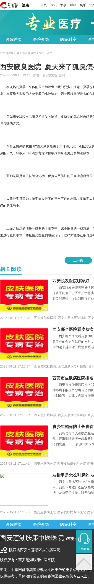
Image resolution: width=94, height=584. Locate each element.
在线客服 (83, 548)
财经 (73, 5)
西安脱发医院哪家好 (70, 281)
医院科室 (68, 39)
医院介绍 (41, 39)
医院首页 (13, 39)
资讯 (53, 5)
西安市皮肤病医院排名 (73, 378)
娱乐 (83, 5)
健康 (25, 5)
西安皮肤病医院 (53, 75)
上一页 (78, 260)
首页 (43, 5)
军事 (63, 5)
